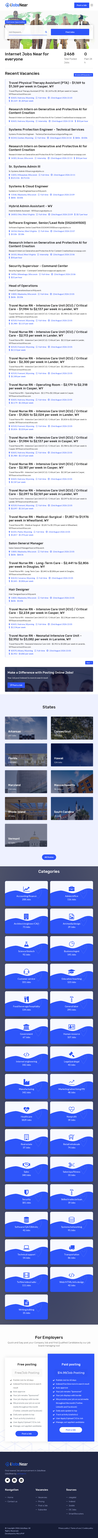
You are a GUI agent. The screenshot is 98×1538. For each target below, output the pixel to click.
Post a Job (82, 5)
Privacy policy (63, 1528)
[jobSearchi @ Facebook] (21, 1480)
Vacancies (42, 1497)
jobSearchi (21, 1474)
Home (10, 1497)
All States (49, 857)
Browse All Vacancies (82, 75)
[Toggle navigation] (91, 5)
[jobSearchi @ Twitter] (7, 1480)
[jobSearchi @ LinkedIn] (14, 1480)
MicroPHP (20, 1533)
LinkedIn (25, 1410)
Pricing (41, 1501)
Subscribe (42, 1510)
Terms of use (76, 1528)
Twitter (17, 1410)
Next (88, 663)
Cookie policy (87, 1528)
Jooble (72, 1505)
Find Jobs (70, 32)
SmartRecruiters (76, 1514)
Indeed (72, 1501)
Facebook (37, 1410)
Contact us (12, 1501)
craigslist (72, 1497)
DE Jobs (72, 1510)
